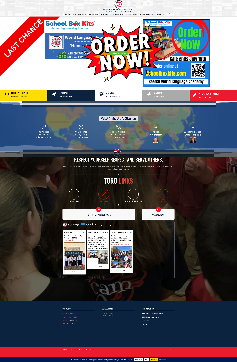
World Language (70, 232)
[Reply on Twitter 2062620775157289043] (64, 272)
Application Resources (209, 93)
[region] (118, 53)
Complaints (145, 321)
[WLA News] (149, 94)
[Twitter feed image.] (74, 256)
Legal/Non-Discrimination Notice (152, 313)
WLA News (157, 92)
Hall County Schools (89, 349)
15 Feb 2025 (128, 232)
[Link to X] (173, 349)
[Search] (169, 14)
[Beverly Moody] (155, 139)
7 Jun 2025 (104, 232)
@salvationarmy (126, 244)
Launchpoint (64, 92)
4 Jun (79, 232)
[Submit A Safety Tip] (7, 94)
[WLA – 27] (118, 6)
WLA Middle (111, 92)
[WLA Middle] (101, 94)
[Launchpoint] (54, 94)
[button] (118, 53)
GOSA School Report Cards (150, 317)
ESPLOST (145, 324)
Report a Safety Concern (19, 96)
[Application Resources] (194, 95)
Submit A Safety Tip (19, 92)
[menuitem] (67, 14)
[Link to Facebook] (170, 349)
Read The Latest (158, 96)
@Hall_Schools (68, 240)
